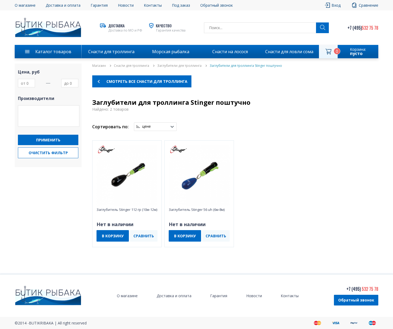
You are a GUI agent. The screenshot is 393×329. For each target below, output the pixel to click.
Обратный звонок (356, 300)
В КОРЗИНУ (113, 235)
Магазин (99, 65)
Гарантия (99, 5)
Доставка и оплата (63, 5)
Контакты (153, 5)
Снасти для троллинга (111, 52)
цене (146, 126)
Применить (48, 139)
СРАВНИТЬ (143, 235)
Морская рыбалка (170, 52)
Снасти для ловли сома (289, 52)
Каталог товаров (53, 52)
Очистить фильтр (48, 152)
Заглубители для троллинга (179, 65)
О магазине (25, 5)
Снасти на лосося (230, 52)
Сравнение (368, 5)
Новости (126, 5)
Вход (336, 5)
